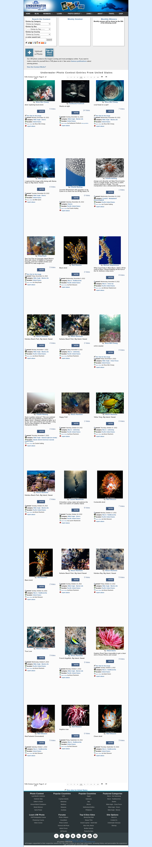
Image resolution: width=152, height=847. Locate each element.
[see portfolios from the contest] (33, 43)
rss (78, 836)
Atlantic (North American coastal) (43, 440)
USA (63, 796)
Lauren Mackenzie (77, 499)
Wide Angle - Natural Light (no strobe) (45, 437)
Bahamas (63, 801)
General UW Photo (63, 825)
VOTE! (41, 111)
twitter (84, 836)
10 (98, 77)
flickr (62, 836)
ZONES (89, 13)
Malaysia (63, 807)
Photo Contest (63, 823)
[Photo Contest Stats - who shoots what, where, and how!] (31, 43)
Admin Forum (63, 828)
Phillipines (89, 810)
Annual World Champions (38, 804)
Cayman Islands (63, 799)
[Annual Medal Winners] (37, 43)
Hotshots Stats (38, 799)
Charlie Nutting (76, 187)
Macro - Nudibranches (114, 799)
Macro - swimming (73, 352)
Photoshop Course (38, 820)
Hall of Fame (38, 810)
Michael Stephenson (111, 265)
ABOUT (100, 13)
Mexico (89, 804)
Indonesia (89, 799)
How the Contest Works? (36, 67)
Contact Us (114, 820)
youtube (89, 836)
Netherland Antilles (88, 807)
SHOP (121, 13)
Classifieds (63, 820)
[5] (81, 77)
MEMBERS (47, 13)
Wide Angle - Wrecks (114, 810)
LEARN (59, 13)
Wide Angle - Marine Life (75, 119)
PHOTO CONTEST (74, 13)
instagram (95, 836)
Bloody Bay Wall (89, 817)
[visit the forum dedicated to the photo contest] (26, 43)
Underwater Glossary (114, 823)
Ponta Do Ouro (88, 831)
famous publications (79, 61)
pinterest (73, 836)
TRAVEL (111, 13)
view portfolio (84, 123)
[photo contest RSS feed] (42, 43)
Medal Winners (38, 807)
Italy (88, 801)
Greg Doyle (42, 256)
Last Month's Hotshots (38, 796)
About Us (114, 817)
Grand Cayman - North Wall (88, 823)
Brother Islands (88, 828)
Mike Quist (42, 178)
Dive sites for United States (76, 790)
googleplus (67, 836)
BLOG (37, 13)
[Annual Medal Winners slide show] (35, 43)
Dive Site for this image (34, 116)
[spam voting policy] (39, 43)
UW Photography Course (38, 817)
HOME (28, 13)
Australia (63, 810)
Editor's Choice (38, 801)
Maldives (63, 804)
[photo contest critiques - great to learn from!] (29, 43)
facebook (56, 836)
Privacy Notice (71, 840)
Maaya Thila (88, 820)
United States (37, 122)
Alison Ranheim (42, 336)
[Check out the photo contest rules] (45, 43)
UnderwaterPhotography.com (84, 842)
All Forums (63, 831)
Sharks (70, 204)
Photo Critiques (63, 817)
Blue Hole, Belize (88, 825)
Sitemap (114, 825)
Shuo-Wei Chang (42, 102)
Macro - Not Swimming (114, 796)
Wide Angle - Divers (39, 119)
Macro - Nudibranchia (74, 280)
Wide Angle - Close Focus (110, 361)
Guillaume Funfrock (76, 103)
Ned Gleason (77, 265)
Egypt (88, 796)
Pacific (69, 206)
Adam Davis (111, 650)
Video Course (38, 823)
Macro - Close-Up (107, 284)
